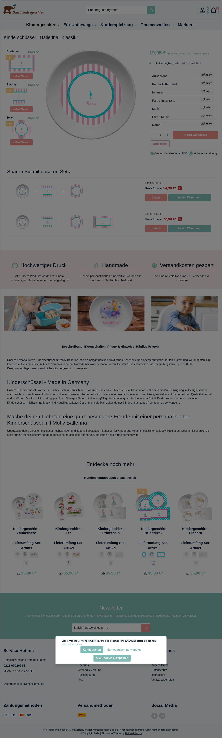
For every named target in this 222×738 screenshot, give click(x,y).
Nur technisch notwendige (124, 649)
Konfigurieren (92, 649)
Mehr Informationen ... (74, 644)
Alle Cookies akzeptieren (112, 658)
